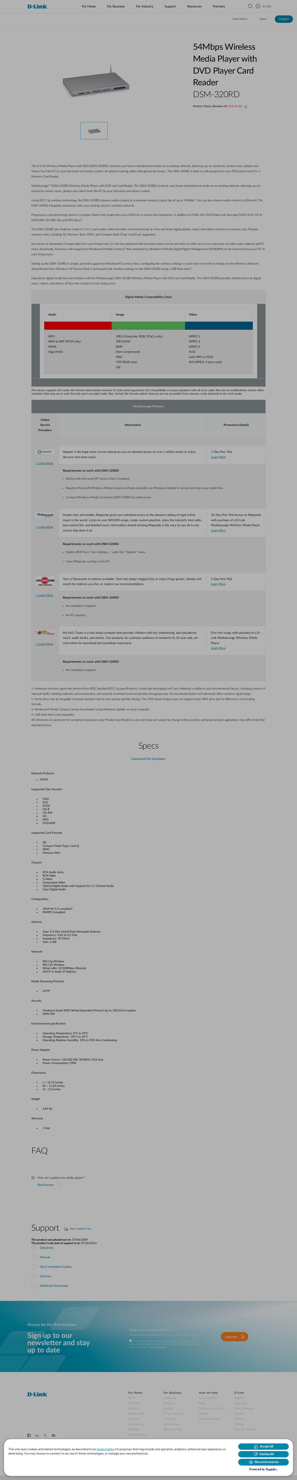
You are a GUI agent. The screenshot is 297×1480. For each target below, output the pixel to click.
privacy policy (105, 1449)
